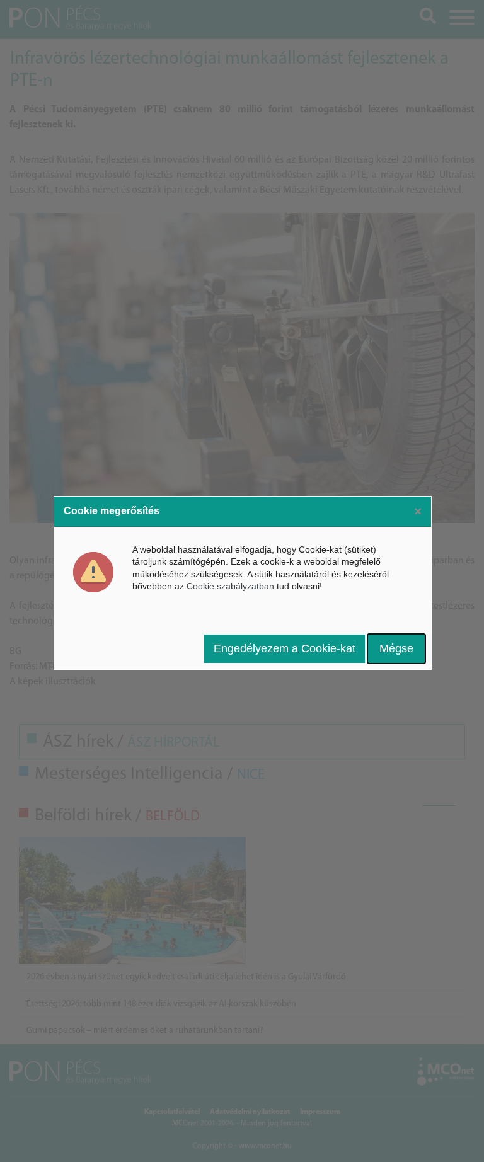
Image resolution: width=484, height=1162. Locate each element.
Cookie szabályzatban (230, 586)
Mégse (396, 648)
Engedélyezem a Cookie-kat (284, 648)
